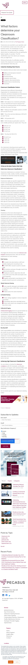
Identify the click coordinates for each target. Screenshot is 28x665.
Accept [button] (10, 662)
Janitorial (5, 540)
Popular (10, 481)
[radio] (14, 431)
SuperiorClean (6, 543)
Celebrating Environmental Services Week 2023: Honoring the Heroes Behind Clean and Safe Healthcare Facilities (13, 562)
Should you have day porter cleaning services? (13, 566)
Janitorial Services (9, 610)
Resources (9, 636)
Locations (6, 643)
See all (2, 546)
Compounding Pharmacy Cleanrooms (14, 617)
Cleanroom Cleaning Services (12, 613)
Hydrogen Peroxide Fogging (11, 621)
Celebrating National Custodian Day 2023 (12, 555)
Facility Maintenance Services (12, 619)
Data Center (6, 541)
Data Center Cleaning (10, 615)
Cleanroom (7, 407)
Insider (4, 538)
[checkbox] (14, 434)
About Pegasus (10, 632)
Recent (4, 481)
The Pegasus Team (19, 41)
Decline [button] (17, 662)
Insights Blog (9, 634)
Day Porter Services (9, 612)
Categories (17, 481)
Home (8, 630)
